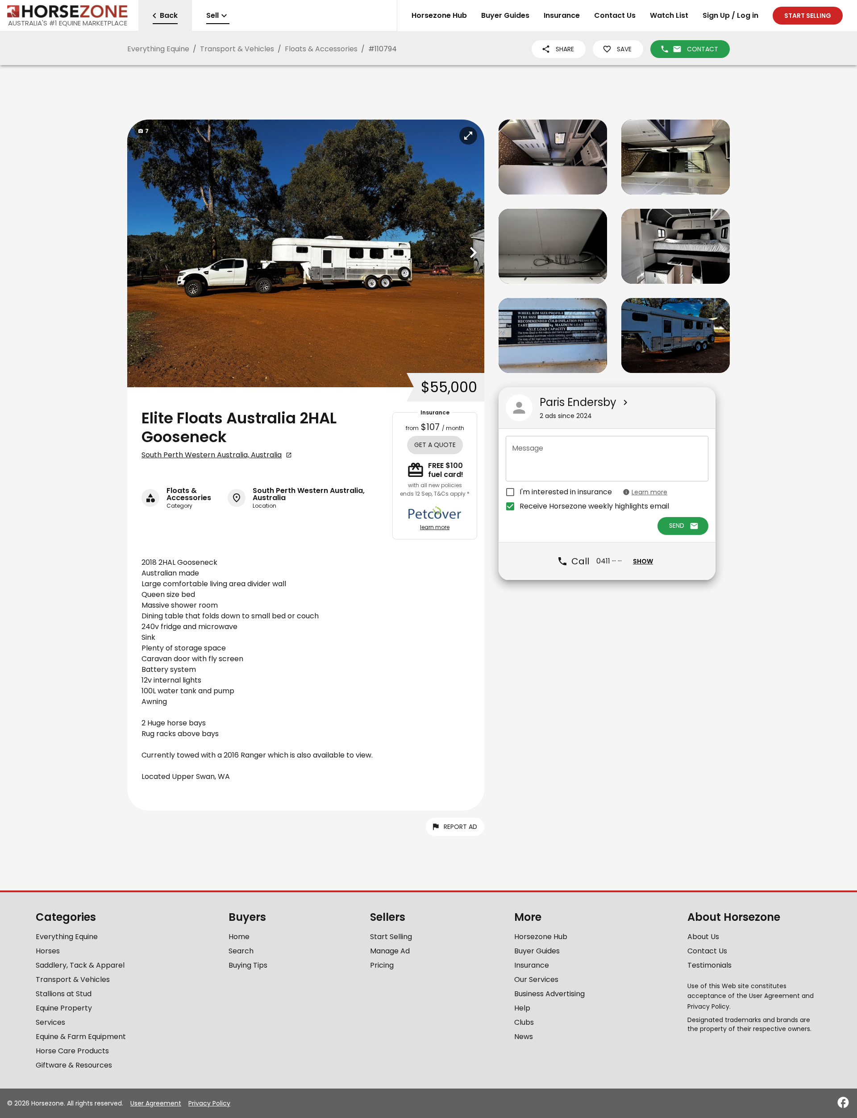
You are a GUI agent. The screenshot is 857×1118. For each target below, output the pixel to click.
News (523, 1036)
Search (241, 951)
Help (522, 1008)
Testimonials (709, 965)
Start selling (807, 15)
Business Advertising (549, 994)
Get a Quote (435, 444)
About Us (703, 937)
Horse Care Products (72, 1051)
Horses (48, 951)
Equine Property (64, 1008)
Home (239, 937)
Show (643, 561)
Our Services (536, 979)
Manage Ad (390, 951)
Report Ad (460, 826)
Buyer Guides (505, 15)
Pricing (382, 965)
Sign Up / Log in (730, 15)
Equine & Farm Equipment (81, 1036)
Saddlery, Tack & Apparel (80, 965)
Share (565, 49)
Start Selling (391, 937)
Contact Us (615, 15)
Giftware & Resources (74, 1065)
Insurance (562, 15)
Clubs (524, 1022)
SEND (676, 526)
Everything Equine (158, 49)
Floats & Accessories (321, 49)
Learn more (649, 492)
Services (50, 1022)
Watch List (669, 15)
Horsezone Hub (439, 15)
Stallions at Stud (64, 994)
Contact (702, 49)
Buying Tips (248, 965)
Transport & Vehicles (237, 49)
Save (624, 49)
